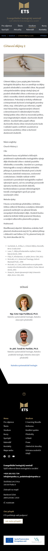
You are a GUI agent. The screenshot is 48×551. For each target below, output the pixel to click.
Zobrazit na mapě (11, 489)
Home (4, 36)
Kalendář (30, 29)
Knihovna (29, 426)
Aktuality (17, 29)
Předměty (30, 434)
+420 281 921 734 (11, 473)
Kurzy (44, 25)
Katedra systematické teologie (24, 365)
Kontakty (43, 29)
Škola (20, 25)
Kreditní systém (32, 430)
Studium (32, 25)
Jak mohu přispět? (13, 521)
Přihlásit (43, 36)
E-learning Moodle (33, 422)
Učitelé (28, 438)
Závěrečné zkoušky (34, 446)
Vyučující (5, 29)
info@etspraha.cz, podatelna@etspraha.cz (22, 476)
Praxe (28, 442)
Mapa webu (8, 450)
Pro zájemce (7, 25)
